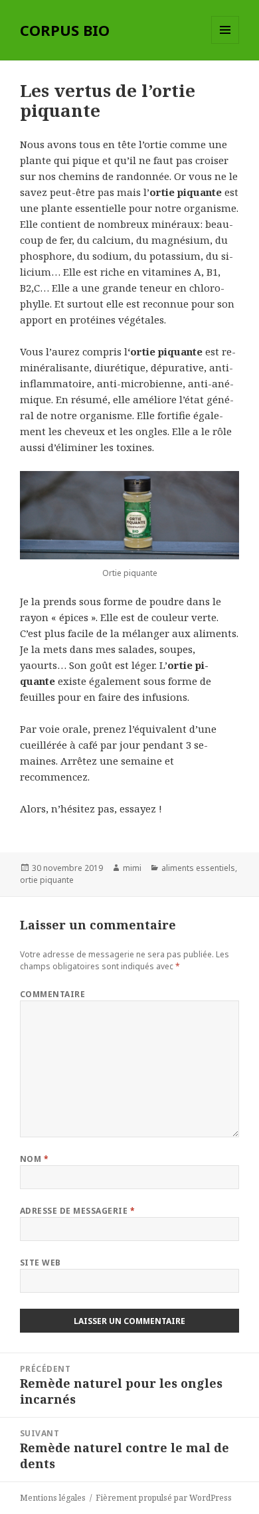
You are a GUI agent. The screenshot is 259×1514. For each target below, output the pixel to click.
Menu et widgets (225, 43)
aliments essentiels (198, 868)
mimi (132, 868)
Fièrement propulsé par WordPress (164, 1497)
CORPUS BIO (65, 30)
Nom (34, 1159)
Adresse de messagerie (77, 1210)
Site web (40, 1262)
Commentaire (52, 994)
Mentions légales (53, 1497)
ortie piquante (47, 880)
